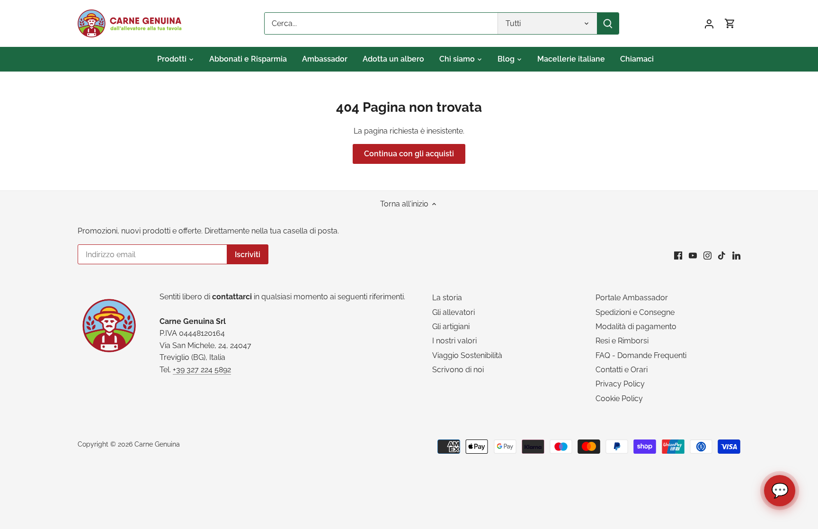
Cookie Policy (619, 398)
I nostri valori (454, 340)
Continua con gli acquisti (409, 153)
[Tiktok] (722, 255)
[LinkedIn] (736, 255)
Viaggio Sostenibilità (467, 355)
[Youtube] (693, 255)
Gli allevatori (453, 312)
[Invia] (608, 23)
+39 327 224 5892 (202, 369)
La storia (447, 297)
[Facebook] (678, 255)
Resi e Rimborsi (622, 340)
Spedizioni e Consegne (635, 312)
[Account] (709, 23)
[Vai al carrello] (730, 23)
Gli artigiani (451, 326)
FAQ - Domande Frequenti (641, 355)
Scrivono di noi (458, 369)
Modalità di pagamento (636, 326)
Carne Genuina (157, 444)
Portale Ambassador (632, 297)
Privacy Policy (620, 383)
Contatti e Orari (622, 369)
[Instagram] (707, 255)
